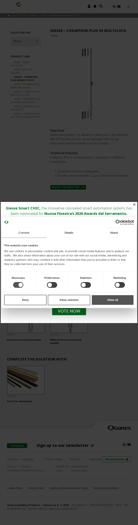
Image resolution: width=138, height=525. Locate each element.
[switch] (52, 285)
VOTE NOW (69, 311)
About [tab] (114, 232)
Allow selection (69, 299)
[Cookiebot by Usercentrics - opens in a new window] (118, 222)
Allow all (112, 299)
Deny (25, 299)
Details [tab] (69, 232)
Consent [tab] (24, 232)
